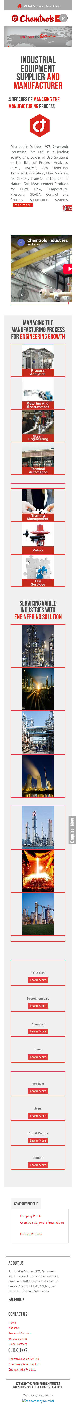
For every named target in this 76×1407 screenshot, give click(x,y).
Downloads (53, 6)
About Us (14, 1328)
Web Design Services (36, 1395)
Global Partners (33, 6)
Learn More (38, 980)
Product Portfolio (31, 1234)
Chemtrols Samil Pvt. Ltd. (24, 1364)
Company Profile (26, 1203)
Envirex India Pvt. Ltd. (22, 1369)
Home (12, 1322)
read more (22, 205)
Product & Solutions (20, 1333)
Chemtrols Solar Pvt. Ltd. (24, 1359)
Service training (18, 1338)
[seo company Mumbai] (38, 1400)
